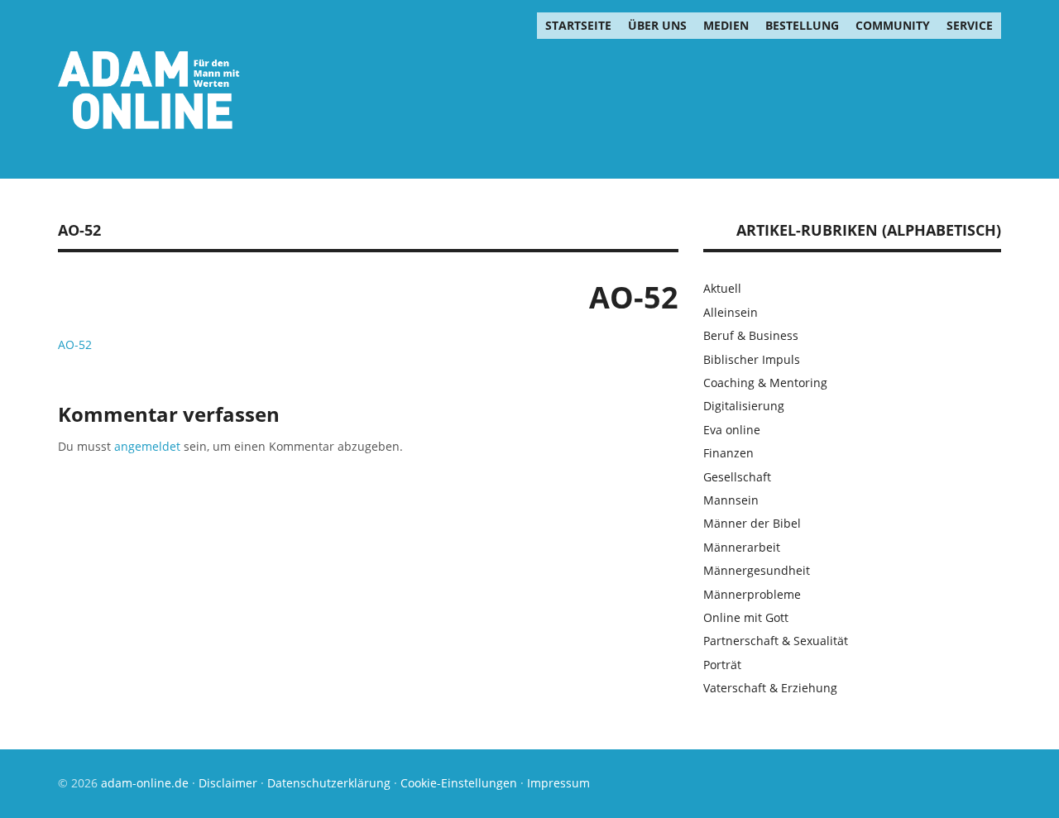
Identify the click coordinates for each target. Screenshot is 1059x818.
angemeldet (147, 446)
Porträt (722, 664)
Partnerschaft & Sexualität (775, 640)
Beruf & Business (750, 335)
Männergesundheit (756, 570)
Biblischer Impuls (751, 359)
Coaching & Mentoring (765, 382)
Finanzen (728, 453)
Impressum (558, 783)
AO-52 (75, 344)
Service (969, 25)
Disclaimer (228, 783)
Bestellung (802, 25)
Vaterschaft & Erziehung (770, 688)
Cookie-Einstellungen (458, 783)
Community (892, 25)
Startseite (578, 25)
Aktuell (722, 288)
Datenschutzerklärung (329, 783)
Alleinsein (730, 312)
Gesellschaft (737, 477)
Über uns (657, 25)
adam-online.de (146, 783)
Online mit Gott (745, 617)
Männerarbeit (741, 547)
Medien (726, 25)
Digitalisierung (743, 406)
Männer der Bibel (752, 523)
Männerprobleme (752, 594)
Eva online (731, 430)
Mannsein (731, 500)
